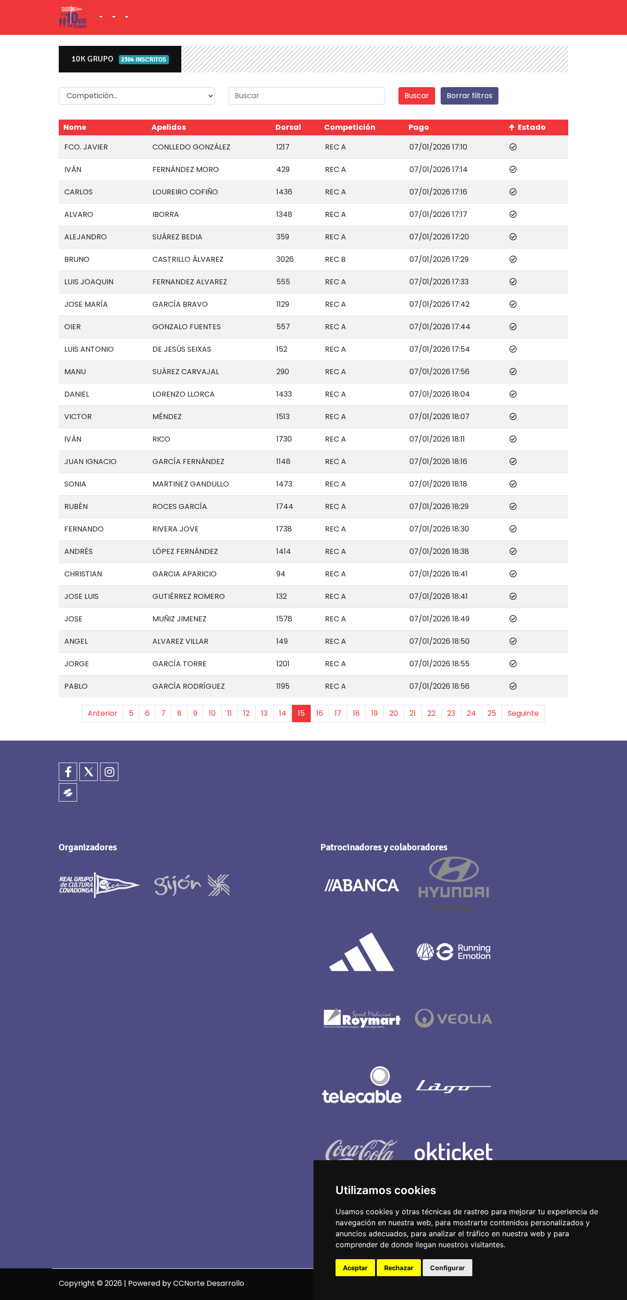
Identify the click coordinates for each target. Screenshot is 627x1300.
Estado (532, 127)
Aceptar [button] (355, 1268)
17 (338, 713)
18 (356, 713)
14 (282, 713)
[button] (100, 17)
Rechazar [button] (399, 1268)
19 (374, 713)
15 (301, 713)
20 (393, 713)
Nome (74, 127)
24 (471, 713)
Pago (419, 127)
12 (246, 713)
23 (451, 713)
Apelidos (168, 127)
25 (491, 713)
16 (319, 713)
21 (412, 713)
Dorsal (288, 127)
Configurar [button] (447, 1268)
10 (212, 713)
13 (264, 713)
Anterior (103, 713)
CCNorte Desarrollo (208, 1283)
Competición (349, 127)
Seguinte (523, 713)
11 (229, 713)
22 (431, 713)
